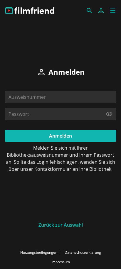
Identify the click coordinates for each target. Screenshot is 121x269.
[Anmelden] (101, 10)
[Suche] (89, 10)
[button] (113, 10)
